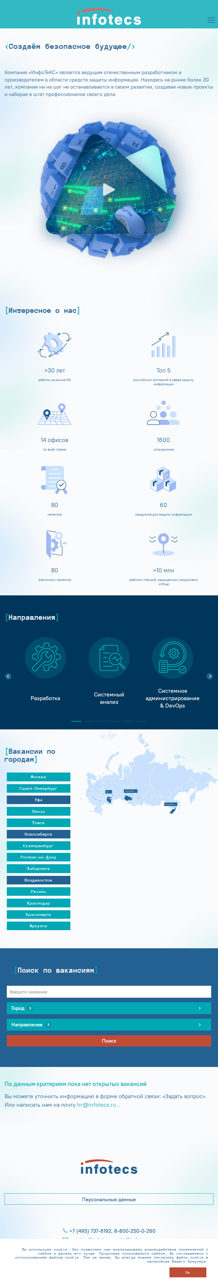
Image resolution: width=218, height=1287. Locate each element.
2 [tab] (87, 721)
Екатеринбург (38, 845)
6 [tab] (139, 721)
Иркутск (39, 925)
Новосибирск (39, 834)
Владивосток (39, 880)
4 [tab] (113, 721)
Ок (188, 1272)
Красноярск (38, 914)
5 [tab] (126, 721)
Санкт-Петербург (39, 788)
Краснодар (38, 903)
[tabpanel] (45, 673)
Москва (38, 776)
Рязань (38, 891)
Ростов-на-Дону (38, 857)
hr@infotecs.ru (96, 1104)
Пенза (38, 811)
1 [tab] (74, 721)
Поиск (109, 1041)
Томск (38, 822)
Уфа (39, 799)
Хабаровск (38, 868)
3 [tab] (100, 721)
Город (21, 1008)
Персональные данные (109, 1199)
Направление (30, 1025)
